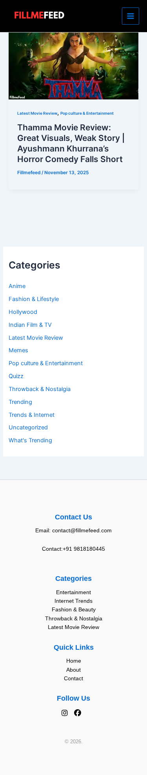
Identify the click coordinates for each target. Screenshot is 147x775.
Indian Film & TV (30, 324)
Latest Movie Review (36, 337)
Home (73, 661)
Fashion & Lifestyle (34, 299)
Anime (17, 286)
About (73, 670)
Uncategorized (28, 427)
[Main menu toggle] (130, 16)
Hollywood (23, 311)
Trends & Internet (31, 414)
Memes (18, 350)
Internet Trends (73, 601)
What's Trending (30, 440)
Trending (20, 402)
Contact (73, 678)
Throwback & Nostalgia (40, 389)
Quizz (16, 376)
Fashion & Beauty (74, 609)
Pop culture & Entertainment (46, 363)
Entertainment (73, 592)
